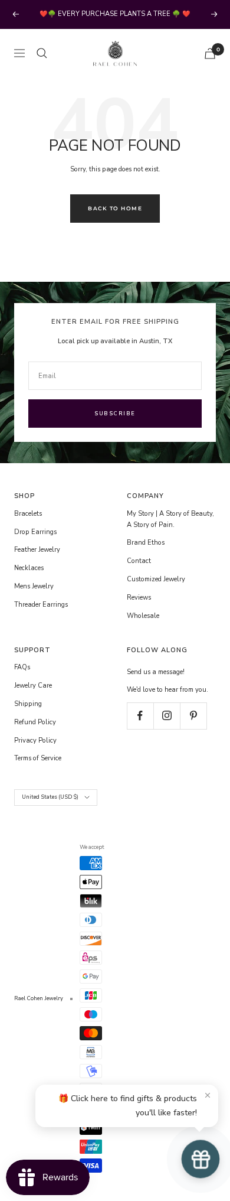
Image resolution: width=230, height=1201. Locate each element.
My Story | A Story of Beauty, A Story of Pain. (170, 519)
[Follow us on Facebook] (140, 715)
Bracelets (28, 513)
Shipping (28, 703)
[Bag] (210, 53)
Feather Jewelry (37, 549)
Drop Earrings (35, 532)
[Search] (42, 53)
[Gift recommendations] (200, 1159)
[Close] (207, 1095)
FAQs (22, 667)
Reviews (139, 597)
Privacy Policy (35, 740)
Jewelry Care (33, 685)
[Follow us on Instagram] (166, 715)
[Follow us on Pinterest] (193, 715)
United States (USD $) (50, 796)
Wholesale (143, 615)
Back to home (115, 208)
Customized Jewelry (156, 579)
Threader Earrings (41, 604)
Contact (139, 560)
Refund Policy (35, 722)
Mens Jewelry (34, 586)
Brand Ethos (146, 542)
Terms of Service (37, 758)
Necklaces (29, 568)
